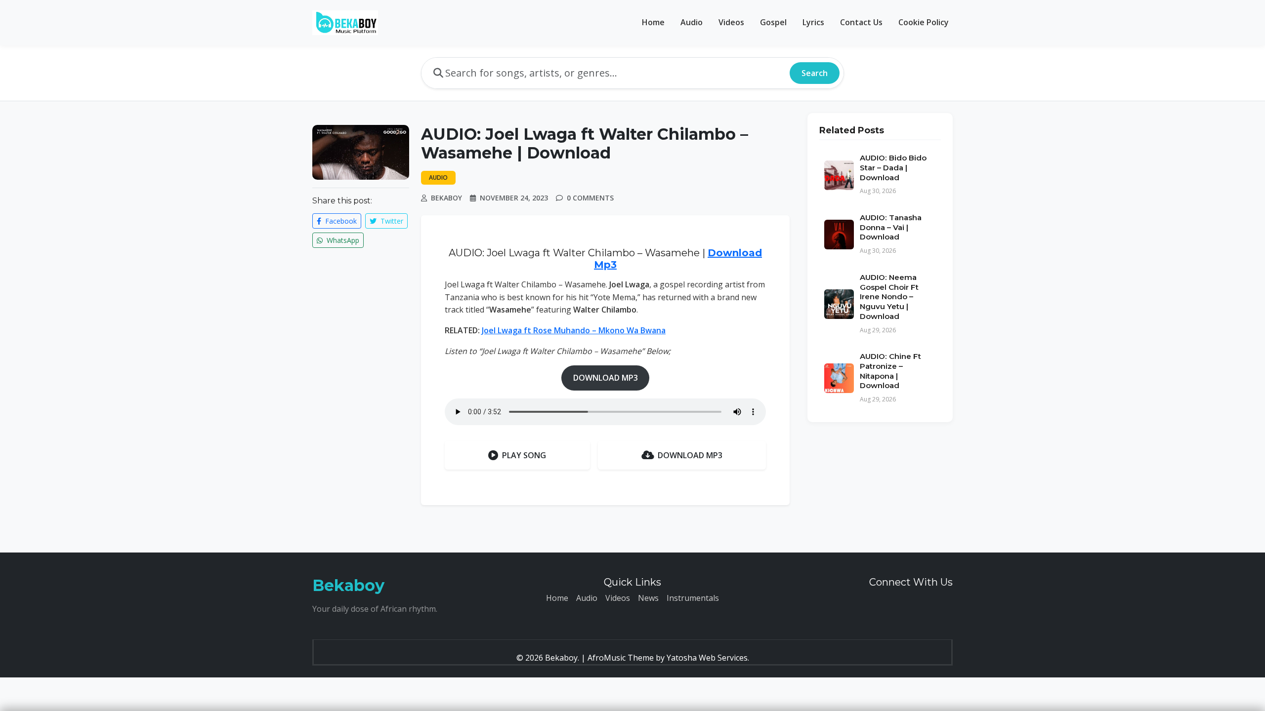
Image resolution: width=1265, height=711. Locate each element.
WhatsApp (342, 240)
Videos (731, 22)
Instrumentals (693, 597)
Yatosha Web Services (707, 657)
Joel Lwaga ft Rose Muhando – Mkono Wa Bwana (574, 330)
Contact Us (861, 22)
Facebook (340, 221)
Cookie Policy (923, 22)
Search (814, 73)
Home (653, 22)
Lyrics (813, 22)
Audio (691, 22)
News (648, 597)
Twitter (391, 221)
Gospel (773, 22)
